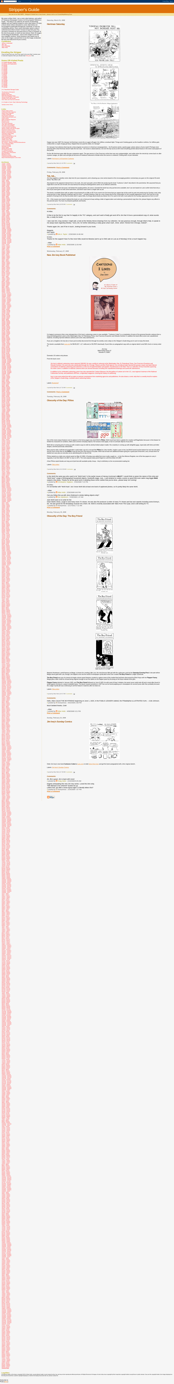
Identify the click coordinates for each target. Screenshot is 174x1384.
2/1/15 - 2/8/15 (5, 767)
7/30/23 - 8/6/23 (5, 1296)
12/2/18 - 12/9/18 (6, 1020)
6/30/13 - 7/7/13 (5, 662)
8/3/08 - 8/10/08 (5, 347)
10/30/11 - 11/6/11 (6, 554)
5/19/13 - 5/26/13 (6, 654)
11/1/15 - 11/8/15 (6, 816)
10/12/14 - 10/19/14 (6, 747)
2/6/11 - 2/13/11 (5, 509)
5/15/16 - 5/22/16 (6, 852)
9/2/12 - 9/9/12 (5, 608)
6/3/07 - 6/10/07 (5, 271)
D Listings (4, 68)
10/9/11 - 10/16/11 (6, 551)
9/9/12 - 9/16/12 (5, 609)
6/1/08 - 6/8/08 (5, 336)
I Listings (4, 74)
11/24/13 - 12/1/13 (6, 688)
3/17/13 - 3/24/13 (6, 643)
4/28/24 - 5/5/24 (5, 1345)
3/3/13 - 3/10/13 (5, 640)
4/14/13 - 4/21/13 (6, 648)
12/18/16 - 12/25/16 (6, 891)
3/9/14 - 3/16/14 (5, 707)
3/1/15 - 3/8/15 (5, 772)
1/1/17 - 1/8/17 (5, 893)
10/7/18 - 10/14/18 (6, 1010)
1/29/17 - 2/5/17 (5, 898)
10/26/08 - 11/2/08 (6, 362)
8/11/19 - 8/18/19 (6, 1065)
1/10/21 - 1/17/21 (6, 1127)
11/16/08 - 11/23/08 (6, 366)
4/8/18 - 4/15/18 (5, 977)
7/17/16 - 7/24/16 (6, 863)
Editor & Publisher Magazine (9, 119)
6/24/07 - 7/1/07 (5, 275)
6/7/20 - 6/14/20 (5, 1114)
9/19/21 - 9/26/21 (6, 1173)
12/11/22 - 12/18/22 (6, 1254)
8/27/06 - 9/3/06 (5, 220)
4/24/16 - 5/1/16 (5, 848)
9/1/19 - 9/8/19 (5, 1069)
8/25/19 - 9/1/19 (5, 1068)
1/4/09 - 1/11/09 (5, 375)
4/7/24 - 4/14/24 (5, 1341)
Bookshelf (55, 383)
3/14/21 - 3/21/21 (6, 1139)
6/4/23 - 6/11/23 (5, 1286)
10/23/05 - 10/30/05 (6, 167)
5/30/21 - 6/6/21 (5, 1153)
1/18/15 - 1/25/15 (6, 764)
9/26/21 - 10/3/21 (6, 1174)
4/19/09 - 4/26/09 (6, 394)
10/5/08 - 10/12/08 (6, 358)
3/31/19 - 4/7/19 (5, 1041)
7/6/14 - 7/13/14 (5, 729)
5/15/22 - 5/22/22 (6, 1216)
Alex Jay (4, 44)
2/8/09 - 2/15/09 (5, 381)
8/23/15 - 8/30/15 (6, 804)
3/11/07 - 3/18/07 (6, 256)
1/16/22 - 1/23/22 (6, 1195)
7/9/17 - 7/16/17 (5, 928)
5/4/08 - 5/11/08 (5, 330)
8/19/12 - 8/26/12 (6, 605)
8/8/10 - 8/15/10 (5, 477)
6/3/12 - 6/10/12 (5, 594)
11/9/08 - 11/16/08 (6, 365)
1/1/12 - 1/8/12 (5, 566)
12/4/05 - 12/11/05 (6, 175)
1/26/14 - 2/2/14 (5, 700)
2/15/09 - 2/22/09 (6, 382)
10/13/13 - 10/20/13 (6, 681)
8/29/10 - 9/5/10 (5, 481)
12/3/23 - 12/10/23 (6, 1318)
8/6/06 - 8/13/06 (5, 217)
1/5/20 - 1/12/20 (5, 1091)
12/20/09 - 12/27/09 (6, 437)
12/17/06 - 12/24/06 (6, 241)
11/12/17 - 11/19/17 (6, 950)
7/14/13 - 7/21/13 (6, 664)
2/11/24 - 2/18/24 (6, 1331)
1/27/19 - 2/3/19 (5, 1030)
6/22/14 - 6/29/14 (6, 726)
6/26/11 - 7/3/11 (5, 532)
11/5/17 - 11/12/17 (6, 949)
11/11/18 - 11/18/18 (6, 1016)
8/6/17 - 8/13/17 (5, 933)
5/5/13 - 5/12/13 (5, 652)
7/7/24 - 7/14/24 (5, 1358)
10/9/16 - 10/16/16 (6, 878)
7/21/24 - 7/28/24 (6, 1360)
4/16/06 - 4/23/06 (6, 199)
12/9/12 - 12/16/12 (6, 625)
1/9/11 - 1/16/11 (5, 504)
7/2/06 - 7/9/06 (5, 210)
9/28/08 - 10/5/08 (6, 357)
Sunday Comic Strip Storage (9, 98)
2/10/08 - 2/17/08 (6, 315)
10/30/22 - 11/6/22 (6, 1246)
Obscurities (55, 464)
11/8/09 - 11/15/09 (6, 429)
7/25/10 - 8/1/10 (5, 475)
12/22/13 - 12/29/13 (6, 694)
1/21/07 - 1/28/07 (6, 247)
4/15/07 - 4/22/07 (6, 262)
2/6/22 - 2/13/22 (5, 1198)
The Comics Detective (7, 123)
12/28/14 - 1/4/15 (6, 761)
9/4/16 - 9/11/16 (5, 872)
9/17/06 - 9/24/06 (6, 224)
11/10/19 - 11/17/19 (6, 1081)
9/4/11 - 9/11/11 (5, 544)
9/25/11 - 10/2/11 (6, 548)
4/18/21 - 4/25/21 (6, 1145)
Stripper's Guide (24, 9)
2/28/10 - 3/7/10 (5, 449)
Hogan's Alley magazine (8, 113)
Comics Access (5, 122)
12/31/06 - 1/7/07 (6, 243)
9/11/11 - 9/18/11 (6, 546)
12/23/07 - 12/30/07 (6, 306)
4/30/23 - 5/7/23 (5, 1279)
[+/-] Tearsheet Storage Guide (10, 89)
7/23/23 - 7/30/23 (6, 1294)
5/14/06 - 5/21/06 (6, 204)
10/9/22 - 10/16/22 (6, 1243)
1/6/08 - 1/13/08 (5, 309)
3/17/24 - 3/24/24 (6, 1337)
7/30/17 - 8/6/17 (5, 931)
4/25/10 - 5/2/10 (5, 458)
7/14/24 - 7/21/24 (6, 1359)
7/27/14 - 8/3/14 (5, 733)
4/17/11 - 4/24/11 (6, 519)
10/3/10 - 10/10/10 (6, 487)
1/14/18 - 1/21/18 (6, 962)
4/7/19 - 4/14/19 (5, 1043)
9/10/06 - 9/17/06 (6, 223)
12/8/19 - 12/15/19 (6, 1086)
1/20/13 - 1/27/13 (6, 633)
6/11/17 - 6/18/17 (6, 923)
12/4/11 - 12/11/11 (6, 561)
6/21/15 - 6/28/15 (6, 792)
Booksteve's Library (6, 155)
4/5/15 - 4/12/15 (5, 778)
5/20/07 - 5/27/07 (6, 268)
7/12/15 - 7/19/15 (6, 796)
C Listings (4, 66)
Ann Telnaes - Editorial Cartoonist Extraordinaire (13, 142)
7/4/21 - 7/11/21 (5, 1159)
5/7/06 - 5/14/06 (5, 203)
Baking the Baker (6, 153)
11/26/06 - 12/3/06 (6, 237)
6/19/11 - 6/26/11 (6, 530)
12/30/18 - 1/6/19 (6, 1025)
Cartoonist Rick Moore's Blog (9, 156)
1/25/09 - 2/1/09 (5, 379)
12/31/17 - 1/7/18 (6, 959)
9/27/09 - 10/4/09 (6, 423)
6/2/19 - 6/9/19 (5, 1053)
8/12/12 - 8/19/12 (6, 604)
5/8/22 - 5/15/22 (5, 1215)
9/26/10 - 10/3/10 (6, 486)
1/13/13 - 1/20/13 (6, 632)
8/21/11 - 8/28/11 (6, 542)
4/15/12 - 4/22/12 (6, 585)
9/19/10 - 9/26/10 (6, 485)
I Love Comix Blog (6, 145)
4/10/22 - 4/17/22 (6, 1210)
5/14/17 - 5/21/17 (6, 917)
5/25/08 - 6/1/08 (5, 334)
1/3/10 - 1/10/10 (5, 439)
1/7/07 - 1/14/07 (5, 244)
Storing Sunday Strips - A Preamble (10, 97)
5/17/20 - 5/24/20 (6, 1110)
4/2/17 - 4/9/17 (5, 910)
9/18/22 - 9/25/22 (6, 1239)
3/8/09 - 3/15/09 (5, 386)
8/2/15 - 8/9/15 (5, 800)
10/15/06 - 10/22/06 (6, 229)
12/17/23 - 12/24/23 (6, 1321)
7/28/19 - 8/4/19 (5, 1063)
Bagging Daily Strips (7, 94)
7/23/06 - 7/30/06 (6, 214)
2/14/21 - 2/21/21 (6, 1134)
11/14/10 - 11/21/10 (6, 494)
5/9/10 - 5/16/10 (5, 461)
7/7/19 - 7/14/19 (5, 1059)
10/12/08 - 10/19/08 (6, 360)
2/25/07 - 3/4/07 (5, 253)
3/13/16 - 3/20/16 (6, 840)
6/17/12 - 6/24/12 (6, 596)
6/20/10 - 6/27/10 (6, 468)
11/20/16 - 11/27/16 (6, 886)
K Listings (4, 77)
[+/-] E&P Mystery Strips (9, 62)
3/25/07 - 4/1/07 (5, 258)
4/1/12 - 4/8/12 (5, 582)
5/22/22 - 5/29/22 (6, 1217)
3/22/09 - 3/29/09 (6, 389)
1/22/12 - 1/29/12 (6, 570)
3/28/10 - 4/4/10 (5, 454)
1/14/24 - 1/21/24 (6, 1326)
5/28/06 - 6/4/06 (5, 206)
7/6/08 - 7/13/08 (5, 342)
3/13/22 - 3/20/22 (6, 1205)
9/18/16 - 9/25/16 (6, 874)
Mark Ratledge (6, 46)
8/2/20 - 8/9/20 (5, 1120)
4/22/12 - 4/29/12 (6, 586)
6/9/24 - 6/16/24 (5, 1353)
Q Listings (4, 85)
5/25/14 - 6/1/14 (5, 721)
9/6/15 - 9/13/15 (5, 806)
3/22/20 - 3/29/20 (6, 1105)
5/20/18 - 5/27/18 (6, 984)
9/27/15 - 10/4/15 (6, 810)
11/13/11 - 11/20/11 (6, 557)
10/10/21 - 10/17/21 (6, 1177)
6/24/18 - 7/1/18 (5, 991)
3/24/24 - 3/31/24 (6, 1339)
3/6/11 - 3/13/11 (5, 514)
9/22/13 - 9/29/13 (6, 677)
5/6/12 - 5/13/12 (5, 589)
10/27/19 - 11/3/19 (6, 1078)
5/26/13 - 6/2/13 (5, 656)
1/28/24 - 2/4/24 (5, 1329)
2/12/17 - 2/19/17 (6, 901)
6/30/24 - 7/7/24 (5, 1356)
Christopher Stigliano (65, 482)
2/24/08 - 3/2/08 (5, 318)
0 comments (69, 163)
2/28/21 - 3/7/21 (5, 1136)
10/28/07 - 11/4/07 (6, 296)
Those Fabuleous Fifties (8, 143)
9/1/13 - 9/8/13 (5, 673)
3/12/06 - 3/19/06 (6, 193)
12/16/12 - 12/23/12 (6, 626)
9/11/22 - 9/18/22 (6, 1238)
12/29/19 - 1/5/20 (6, 1090)
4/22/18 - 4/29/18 (6, 979)
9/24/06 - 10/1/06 (6, 225)
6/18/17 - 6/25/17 (6, 924)
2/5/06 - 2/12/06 (5, 186)
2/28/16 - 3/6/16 (5, 838)
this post (28, 55)
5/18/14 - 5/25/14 (6, 720)
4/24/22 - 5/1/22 (5, 1212)
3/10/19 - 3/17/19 (6, 1038)
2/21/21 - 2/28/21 (6, 1135)
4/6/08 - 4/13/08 (5, 325)
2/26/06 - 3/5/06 (5, 190)
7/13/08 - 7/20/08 (6, 343)
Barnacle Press (5, 121)
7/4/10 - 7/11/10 (5, 471)
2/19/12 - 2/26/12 (6, 575)
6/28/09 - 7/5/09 (5, 406)
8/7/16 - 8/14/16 (5, 867)
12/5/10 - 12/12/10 (6, 497)
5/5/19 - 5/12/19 (5, 1048)
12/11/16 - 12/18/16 (6, 890)
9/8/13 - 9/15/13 (5, 675)
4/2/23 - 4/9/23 (5, 1274)
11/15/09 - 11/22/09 (6, 430)
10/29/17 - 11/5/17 (6, 948)
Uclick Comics (5, 118)
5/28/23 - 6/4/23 (5, 1284)
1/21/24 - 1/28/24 (6, 1327)
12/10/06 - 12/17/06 (6, 239)
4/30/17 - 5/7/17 (5, 915)
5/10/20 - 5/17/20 (6, 1108)
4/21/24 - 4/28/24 (6, 1344)
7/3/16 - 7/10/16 (5, 861)
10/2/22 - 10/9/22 (6, 1241)
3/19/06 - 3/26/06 (6, 194)
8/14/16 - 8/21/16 (6, 868)
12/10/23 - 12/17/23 (6, 1320)
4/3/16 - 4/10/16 (5, 844)
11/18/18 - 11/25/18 (6, 1017)
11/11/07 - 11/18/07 (6, 299)
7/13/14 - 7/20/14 (6, 730)
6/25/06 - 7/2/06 (5, 209)
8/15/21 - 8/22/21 (6, 1167)
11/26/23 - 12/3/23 (6, 1317)
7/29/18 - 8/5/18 (5, 997)
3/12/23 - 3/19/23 (6, 1270)
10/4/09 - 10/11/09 (6, 424)
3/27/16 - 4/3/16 (5, 843)
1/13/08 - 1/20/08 (6, 310)
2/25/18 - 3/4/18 (5, 969)
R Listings (4, 87)
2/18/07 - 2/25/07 (6, 252)
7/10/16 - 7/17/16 (6, 862)
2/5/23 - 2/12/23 (5, 1264)
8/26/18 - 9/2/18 (5, 1002)
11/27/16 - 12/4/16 (6, 887)
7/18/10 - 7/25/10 (6, 473)
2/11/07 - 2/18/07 (6, 251)
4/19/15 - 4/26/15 (6, 781)
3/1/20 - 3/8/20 (5, 1101)
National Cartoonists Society (9, 131)
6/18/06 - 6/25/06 (6, 208)
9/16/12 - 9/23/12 (6, 610)
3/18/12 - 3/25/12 (6, 580)
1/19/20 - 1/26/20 (6, 1093)
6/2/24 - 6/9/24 (5, 1351)
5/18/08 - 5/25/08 (6, 333)
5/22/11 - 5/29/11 (6, 525)
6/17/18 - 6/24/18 (6, 990)
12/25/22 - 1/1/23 (6, 1256)
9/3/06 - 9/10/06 (5, 222)
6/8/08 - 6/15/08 (5, 337)
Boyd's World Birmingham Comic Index (11, 157)
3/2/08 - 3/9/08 (5, 319)
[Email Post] (74, 163)
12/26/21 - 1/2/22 (6, 1191)
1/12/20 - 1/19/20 (6, 1092)
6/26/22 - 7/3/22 (5, 1224)
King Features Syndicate (8, 115)
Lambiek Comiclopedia (7, 151)
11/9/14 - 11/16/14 (6, 752)
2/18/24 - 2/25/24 (6, 1332)
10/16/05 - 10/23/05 (6, 166)
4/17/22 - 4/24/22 (6, 1211)
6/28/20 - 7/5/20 (5, 1117)
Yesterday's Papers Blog (8, 133)
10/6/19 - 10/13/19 (6, 1074)
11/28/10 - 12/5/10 (6, 496)
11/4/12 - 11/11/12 (6, 619)
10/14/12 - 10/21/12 (6, 615)
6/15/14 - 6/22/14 (6, 725)
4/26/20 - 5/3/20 (5, 1106)
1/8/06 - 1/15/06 (5, 181)
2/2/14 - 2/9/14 (5, 701)
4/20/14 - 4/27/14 (6, 715)
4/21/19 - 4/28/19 (6, 1045)
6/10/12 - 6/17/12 (6, 595)
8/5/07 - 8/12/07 (5, 281)
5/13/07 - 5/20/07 (6, 267)
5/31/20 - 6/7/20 (5, 1112)
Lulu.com (67, 344)
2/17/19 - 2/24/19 (6, 1034)
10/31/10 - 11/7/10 (6, 491)
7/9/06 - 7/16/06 (5, 212)
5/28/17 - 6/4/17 (5, 920)
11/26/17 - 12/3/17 (6, 953)
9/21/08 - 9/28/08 (6, 356)
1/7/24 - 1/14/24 (5, 1325)
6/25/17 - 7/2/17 (5, 925)
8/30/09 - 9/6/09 (5, 418)
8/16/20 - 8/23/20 (6, 1122)
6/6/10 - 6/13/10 (5, 466)
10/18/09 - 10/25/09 (6, 427)
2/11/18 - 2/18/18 (6, 967)
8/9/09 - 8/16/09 (5, 414)
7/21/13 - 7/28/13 (6, 666)
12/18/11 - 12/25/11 (6, 563)
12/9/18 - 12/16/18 (6, 1021)
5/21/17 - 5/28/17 (6, 919)
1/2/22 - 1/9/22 (5, 1192)
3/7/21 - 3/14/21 (5, 1138)
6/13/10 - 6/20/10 (6, 467)
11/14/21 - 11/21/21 (6, 1183)
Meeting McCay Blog (7, 148)
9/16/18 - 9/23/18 (6, 1006)
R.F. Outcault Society (7, 150)
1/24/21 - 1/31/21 (6, 1130)
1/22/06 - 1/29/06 (6, 184)
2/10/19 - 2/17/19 (6, 1033)
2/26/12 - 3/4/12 (5, 576)
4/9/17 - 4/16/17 (5, 911)
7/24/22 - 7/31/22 (6, 1229)
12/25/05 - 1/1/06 (6, 179)
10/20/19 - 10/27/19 (6, 1077)
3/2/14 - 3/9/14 (5, 706)
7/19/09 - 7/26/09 (6, 410)
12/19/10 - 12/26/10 (6, 500)
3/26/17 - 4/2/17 (5, 909)
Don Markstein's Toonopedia (9, 152)
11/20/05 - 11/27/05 (6, 172)
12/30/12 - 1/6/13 (6, 629)
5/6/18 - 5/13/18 (5, 982)
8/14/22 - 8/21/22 (6, 1232)
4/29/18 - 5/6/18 (5, 981)
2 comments (69, 204)
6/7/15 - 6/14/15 (5, 790)
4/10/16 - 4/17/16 (6, 845)
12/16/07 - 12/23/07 (6, 305)
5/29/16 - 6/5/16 (5, 854)
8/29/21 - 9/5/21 (5, 1169)
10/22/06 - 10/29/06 (6, 231)
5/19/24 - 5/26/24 (6, 1349)
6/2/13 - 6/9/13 (5, 657)
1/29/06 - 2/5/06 (5, 185)
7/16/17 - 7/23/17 (6, 929)
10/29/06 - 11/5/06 (6, 232)
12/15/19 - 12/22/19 (6, 1087)
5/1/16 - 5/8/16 (5, 849)
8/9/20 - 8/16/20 (5, 1121)
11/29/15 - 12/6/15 (6, 821)
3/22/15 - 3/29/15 (6, 776)
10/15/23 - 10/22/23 (6, 1310)
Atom (6, 1381)
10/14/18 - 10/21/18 (6, 1011)
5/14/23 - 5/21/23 (6, 1282)
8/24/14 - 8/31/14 (6, 738)
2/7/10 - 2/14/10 (5, 446)
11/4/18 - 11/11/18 (6, 1015)
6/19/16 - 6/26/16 (6, 858)
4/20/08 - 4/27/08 (6, 328)
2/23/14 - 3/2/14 (5, 705)
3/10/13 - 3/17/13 (6, 642)
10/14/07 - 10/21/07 (6, 294)
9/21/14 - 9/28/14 (6, 743)
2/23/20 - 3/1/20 (5, 1100)
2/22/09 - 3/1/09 (5, 384)
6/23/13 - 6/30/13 (6, 661)
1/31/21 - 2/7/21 (5, 1131)
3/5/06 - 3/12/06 (5, 191)
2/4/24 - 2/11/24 (5, 1330)
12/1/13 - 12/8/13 (6, 690)
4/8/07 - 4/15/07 (5, 261)
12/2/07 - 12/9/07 (6, 303)
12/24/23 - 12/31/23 (6, 1322)
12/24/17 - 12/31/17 (6, 958)
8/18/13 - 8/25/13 (6, 671)
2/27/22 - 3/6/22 (5, 1202)
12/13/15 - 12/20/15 (6, 824)
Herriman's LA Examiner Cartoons (63, 158)
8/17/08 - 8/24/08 (6, 349)
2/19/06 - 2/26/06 (6, 189)
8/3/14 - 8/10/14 (5, 734)
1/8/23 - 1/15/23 (5, 1259)
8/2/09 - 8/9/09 (5, 413)
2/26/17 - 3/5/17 (5, 904)
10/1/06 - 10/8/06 (6, 227)
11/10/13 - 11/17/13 (6, 686)
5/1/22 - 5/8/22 (5, 1213)
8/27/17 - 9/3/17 (5, 936)
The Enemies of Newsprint (8, 92)
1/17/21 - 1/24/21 (6, 1129)
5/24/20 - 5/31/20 (6, 1111)
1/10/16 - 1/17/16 (6, 829)
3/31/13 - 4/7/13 (5, 645)
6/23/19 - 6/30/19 (6, 1057)
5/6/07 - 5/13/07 (5, 266)
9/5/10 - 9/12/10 (5, 482)
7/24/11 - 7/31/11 (6, 537)
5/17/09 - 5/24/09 (6, 399)
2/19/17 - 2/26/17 (6, 902)
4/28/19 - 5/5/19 (5, 1046)
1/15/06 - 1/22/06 (6, 182)
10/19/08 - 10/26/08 (6, 361)
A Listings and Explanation (9, 64)
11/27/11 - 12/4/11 (6, 559)
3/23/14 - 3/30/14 (6, 710)
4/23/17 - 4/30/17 (6, 914)
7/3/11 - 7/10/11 (5, 533)
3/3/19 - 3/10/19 (5, 1036)
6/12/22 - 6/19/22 (6, 1221)
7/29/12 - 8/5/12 (5, 601)
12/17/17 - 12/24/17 (6, 957)
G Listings (4, 72)
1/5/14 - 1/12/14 (5, 696)
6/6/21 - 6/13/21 (5, 1154)
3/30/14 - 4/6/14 (5, 711)
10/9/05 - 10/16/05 (6, 165)
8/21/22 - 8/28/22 (6, 1234)
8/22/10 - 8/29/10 (6, 480)
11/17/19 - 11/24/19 (6, 1082)
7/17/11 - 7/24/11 (6, 535)
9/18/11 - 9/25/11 (6, 547)
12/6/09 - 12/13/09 (6, 434)
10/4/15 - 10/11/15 (6, 811)
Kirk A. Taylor (62, 234)
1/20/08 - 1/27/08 (6, 311)
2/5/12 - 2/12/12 (5, 572)
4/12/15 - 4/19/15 (6, 780)
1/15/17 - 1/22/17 (6, 896)
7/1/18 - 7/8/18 (5, 992)
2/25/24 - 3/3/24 (5, 1334)
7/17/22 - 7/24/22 (6, 1227)
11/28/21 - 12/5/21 (6, 1186)
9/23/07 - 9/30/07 (6, 290)
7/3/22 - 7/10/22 (5, 1225)
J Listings (4, 76)
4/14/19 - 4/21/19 (6, 1044)
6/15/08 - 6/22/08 (6, 338)
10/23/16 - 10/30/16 (6, 881)
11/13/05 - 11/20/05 (6, 171)
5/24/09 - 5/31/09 (6, 400)
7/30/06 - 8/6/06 (5, 215)
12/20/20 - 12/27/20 (6, 1124)
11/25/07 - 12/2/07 (6, 301)
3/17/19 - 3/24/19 (6, 1039)
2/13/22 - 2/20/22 (6, 1200)
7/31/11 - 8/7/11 (5, 538)
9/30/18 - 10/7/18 (6, 1009)
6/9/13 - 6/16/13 (5, 658)
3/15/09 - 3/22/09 (6, 387)
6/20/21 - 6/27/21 (6, 1157)
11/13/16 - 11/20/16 (6, 885)
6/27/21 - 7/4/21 (5, 1158)
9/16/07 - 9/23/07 (6, 289)
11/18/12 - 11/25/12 (6, 621)
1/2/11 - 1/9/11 (5, 503)
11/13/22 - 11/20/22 (6, 1249)
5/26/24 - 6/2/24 (5, 1350)
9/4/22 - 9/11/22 (5, 1236)
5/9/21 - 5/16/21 (5, 1149)
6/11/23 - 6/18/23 (6, 1287)
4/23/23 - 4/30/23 (6, 1278)
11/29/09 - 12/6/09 (6, 433)
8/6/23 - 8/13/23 (5, 1297)
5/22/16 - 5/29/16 (6, 853)
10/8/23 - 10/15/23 (6, 1308)
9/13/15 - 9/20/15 (6, 807)
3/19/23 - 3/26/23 (6, 1272)
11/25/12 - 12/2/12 (6, 623)
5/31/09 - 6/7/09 (5, 401)
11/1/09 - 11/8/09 (6, 428)
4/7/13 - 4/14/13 (5, 647)
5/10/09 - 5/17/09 (6, 398)
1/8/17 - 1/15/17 (5, 895)
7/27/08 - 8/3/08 (5, 346)
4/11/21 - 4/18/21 (6, 1144)
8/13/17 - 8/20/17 (6, 934)
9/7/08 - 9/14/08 (5, 353)
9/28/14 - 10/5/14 (6, 744)
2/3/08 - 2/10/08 (5, 314)
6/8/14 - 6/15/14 (5, 724)
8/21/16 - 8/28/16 (6, 869)
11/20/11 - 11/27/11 (6, 558)
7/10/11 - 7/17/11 (6, 534)
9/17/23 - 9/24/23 (6, 1305)
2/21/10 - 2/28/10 (6, 448)
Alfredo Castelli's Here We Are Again (11, 128)
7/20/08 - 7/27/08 (6, 344)
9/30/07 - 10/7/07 (6, 291)
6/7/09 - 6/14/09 (5, 403)
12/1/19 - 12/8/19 (6, 1084)
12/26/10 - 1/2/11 (6, 501)
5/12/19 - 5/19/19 (6, 1049)
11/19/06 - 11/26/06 (6, 236)
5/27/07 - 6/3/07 (5, 270)
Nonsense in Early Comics (8, 129)
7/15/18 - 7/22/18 (6, 995)
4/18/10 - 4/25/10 (6, 457)
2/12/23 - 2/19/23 (6, 1265)
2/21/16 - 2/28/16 (6, 836)
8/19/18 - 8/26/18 (6, 1001)
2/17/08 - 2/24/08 (6, 317)
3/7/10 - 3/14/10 (5, 451)
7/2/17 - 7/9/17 (5, 926)
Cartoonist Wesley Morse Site (9, 136)
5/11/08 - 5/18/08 (6, 332)
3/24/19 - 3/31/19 (6, 1040)
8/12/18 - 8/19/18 (6, 1000)
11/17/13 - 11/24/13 (6, 687)
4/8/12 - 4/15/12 (5, 583)
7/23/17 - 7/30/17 (6, 930)
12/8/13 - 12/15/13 (6, 691)
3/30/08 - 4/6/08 (5, 324)
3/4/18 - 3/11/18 (5, 971)
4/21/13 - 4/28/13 (6, 649)
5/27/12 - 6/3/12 (5, 592)
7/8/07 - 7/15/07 (5, 277)
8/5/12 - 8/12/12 (5, 602)
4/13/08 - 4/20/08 (6, 327)
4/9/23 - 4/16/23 (5, 1275)
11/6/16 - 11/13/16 (6, 883)
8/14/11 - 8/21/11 (6, 540)
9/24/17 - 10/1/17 (6, 941)
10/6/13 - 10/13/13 (6, 680)
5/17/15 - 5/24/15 (6, 786)
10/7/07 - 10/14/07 (6, 292)
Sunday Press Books (7, 138)
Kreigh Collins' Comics (7, 110)
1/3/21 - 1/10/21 (5, 1126)
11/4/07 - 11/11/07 (6, 298)
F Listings (4, 70)
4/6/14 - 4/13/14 (5, 713)
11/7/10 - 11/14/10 (6, 492)
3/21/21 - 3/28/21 (6, 1140)
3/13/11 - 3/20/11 (6, 515)
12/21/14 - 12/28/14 (6, 759)
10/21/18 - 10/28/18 (6, 1012)
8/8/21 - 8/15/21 (5, 1165)
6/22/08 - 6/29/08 (6, 339)
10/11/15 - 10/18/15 (6, 812)
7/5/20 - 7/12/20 (5, 1119)
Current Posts (5, 1368)
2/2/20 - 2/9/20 (5, 1096)
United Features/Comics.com (9, 117)
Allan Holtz (62, 245)
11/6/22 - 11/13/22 (6, 1248)
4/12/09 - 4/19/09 (6, 392)
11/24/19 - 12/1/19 (6, 1083)
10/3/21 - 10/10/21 (6, 1176)
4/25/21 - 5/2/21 (5, 1146)
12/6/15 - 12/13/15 (6, 823)
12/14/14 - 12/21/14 (6, 758)
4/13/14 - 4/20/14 (6, 714)
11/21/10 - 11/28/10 (6, 495)
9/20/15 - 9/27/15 (6, 809)
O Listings (4, 83)
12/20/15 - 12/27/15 (6, 825)
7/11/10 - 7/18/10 (6, 472)
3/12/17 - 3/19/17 (6, 906)
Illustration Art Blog (6, 146)
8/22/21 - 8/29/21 (6, 1168)
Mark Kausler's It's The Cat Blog (9, 141)
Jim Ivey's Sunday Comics (60, 767)
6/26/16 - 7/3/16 (5, 859)
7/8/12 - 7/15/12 (5, 600)
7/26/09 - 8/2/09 (5, 411)
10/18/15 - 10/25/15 (6, 814)
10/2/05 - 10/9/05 (6, 163)
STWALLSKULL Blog (7, 140)
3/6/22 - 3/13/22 (5, 1203)
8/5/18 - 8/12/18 (5, 998)
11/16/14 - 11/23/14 (6, 753)
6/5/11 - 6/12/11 (5, 528)
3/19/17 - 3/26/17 (6, 907)
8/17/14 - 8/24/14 (6, 737)
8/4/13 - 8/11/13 (5, 668)
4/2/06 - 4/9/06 (5, 196)
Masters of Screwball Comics (9, 132)
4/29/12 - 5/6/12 (5, 587)
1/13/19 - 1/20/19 (6, 1028)
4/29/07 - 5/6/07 (5, 265)
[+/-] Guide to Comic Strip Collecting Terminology (14, 102)
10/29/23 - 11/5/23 (6, 1312)
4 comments (69, 469)
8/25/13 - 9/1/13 (5, 672)
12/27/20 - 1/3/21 (6, 1125)
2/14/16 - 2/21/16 (6, 835)
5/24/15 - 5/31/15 (6, 787)
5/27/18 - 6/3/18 (5, 986)
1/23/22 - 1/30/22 (6, 1196)
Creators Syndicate (6, 114)
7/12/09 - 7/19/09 (6, 409)
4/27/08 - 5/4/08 (5, 329)
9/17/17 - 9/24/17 (6, 940)
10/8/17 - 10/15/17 (6, 944)
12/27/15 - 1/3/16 (6, 826)
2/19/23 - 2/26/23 (6, 1267)
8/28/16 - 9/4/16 (5, 871)
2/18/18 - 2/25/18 (6, 968)
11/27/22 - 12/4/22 (6, 1251)
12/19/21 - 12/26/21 (6, 1189)
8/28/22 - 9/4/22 (5, 1235)
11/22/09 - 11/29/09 (6, 432)
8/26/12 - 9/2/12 (5, 606)
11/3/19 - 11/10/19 (6, 1079)
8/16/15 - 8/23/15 (6, 802)
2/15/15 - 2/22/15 (6, 769)
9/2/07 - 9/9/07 (5, 286)
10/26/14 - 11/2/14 (6, 749)
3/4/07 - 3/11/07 (5, 255)
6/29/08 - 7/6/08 (5, 341)
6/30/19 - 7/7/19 (5, 1058)
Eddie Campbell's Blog (7, 137)
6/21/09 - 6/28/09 (6, 405)
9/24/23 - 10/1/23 (6, 1306)
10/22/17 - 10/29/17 (6, 947)
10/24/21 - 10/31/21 (6, 1179)
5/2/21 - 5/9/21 (5, 1148)
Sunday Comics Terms (7, 104)
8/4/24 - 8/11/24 (5, 1363)
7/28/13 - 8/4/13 (5, 667)
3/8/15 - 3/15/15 (5, 773)
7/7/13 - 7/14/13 (5, 663)
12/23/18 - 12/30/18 (6, 1024)
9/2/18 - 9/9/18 (5, 1003)
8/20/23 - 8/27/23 (6, 1300)
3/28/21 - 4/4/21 (5, 1141)
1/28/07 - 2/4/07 (5, 248)
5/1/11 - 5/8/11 (5, 521)
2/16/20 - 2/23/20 (6, 1098)
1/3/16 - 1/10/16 (5, 828)
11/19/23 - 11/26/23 (6, 1316)
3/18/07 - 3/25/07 (6, 257)
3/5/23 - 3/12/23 (5, 1269)
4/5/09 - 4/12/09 (5, 391)
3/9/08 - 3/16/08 (5, 320)
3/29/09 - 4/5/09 (5, 390)
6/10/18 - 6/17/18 (6, 988)
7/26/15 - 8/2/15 (5, 799)
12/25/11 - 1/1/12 (6, 564)
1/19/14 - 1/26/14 (6, 699)
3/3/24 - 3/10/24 (5, 1335)
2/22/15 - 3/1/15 (5, 771)
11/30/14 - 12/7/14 (6, 756)
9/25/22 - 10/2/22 (6, 1240)
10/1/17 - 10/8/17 (6, 943)
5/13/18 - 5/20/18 (6, 983)
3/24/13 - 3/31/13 (6, 644)
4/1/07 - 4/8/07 (5, 260)
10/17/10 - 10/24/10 (6, 489)
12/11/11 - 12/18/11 (6, 562)
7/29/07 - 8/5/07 (5, 280)
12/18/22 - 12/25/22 (6, 1255)
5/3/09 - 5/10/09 (5, 396)
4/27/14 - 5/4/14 (5, 716)
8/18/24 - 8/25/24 (6, 1365)
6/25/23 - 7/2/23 (5, 1289)
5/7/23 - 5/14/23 (5, 1281)
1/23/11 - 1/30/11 (6, 506)
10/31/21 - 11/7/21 (6, 1181)
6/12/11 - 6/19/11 (6, 529)
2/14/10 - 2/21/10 (6, 447)
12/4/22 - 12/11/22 (6, 1253)
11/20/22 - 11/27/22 (6, 1250)
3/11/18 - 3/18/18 (6, 972)
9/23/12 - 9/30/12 (6, 611)
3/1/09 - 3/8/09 (5, 385)
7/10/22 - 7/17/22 (6, 1226)
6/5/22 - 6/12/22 (5, 1220)
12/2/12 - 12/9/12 (6, 624)
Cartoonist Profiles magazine (9, 112)
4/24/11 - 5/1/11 (5, 520)
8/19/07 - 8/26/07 (6, 284)
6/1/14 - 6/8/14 (5, 723)
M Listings (5, 80)
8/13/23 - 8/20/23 (6, 1298)
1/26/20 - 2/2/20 (5, 1095)
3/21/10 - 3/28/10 (6, 453)
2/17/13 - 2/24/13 (6, 638)
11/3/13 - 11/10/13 (6, 685)
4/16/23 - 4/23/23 (6, 1277)
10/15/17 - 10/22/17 (6, 945)
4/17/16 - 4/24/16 (6, 847)
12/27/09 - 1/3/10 (6, 438)
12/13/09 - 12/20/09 (6, 435)
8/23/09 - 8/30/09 (6, 416)
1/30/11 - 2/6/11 (5, 508)
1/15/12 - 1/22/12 (6, 568)
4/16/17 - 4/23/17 (6, 912)
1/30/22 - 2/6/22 (5, 1197)
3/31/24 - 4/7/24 (5, 1340)
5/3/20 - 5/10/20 (5, 1107)
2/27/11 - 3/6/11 (5, 513)
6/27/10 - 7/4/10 (5, 470)
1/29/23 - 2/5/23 (5, 1263)
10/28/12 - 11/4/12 (6, 618)
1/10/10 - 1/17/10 (6, 441)
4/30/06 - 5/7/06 (5, 201)
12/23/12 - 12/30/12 (6, 628)
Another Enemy (5, 93)
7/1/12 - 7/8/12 (5, 599)
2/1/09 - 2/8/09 (5, 380)
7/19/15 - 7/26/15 (6, 797)
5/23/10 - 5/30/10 (6, 463)
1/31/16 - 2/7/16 (5, 833)
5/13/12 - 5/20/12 (6, 590)
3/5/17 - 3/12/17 (5, 905)
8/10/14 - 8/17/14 (6, 735)
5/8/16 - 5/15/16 (5, 850)
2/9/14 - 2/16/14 (5, 702)
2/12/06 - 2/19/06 (6, 187)
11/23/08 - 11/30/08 (6, 367)
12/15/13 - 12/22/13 (6, 692)
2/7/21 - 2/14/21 (5, 1133)
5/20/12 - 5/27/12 (6, 591)
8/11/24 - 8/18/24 (6, 1364)
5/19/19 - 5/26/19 (6, 1050)
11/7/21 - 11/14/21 (6, 1182)
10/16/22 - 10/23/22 (6, 1244)
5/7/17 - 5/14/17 (5, 916)
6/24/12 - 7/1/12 (5, 597)
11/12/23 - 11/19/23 (6, 1315)
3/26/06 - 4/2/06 (5, 195)
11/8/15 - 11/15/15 (6, 818)
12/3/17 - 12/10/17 (6, 954)
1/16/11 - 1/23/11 (6, 505)
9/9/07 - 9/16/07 (5, 287)
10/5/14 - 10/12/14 (6, 745)
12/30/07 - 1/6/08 (6, 308)
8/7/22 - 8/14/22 (5, 1231)
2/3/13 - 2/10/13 (5, 635)
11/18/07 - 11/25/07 (6, 300)
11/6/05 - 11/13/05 (6, 170)
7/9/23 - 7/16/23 (5, 1292)
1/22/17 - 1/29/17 (6, 897)
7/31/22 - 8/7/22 (5, 1230)
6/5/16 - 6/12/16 (5, 855)
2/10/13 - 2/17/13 (6, 637)
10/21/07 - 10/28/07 (6, 295)
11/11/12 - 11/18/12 (6, 620)
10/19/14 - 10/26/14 (6, 748)
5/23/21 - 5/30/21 (6, 1151)
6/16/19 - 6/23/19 (6, 1055)
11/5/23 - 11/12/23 (6, 1313)
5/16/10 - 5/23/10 (6, 462)
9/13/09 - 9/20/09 (6, 420)
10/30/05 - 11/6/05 (6, 169)
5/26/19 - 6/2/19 (5, 1052)
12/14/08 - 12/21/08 (6, 371)
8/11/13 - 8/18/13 (6, 669)
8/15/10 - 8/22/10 (6, 478)
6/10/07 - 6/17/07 (6, 272)
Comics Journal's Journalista (9, 127)
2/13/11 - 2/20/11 (6, 510)
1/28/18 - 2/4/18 (5, 964)
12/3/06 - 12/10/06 (6, 238)
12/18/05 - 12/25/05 (6, 177)
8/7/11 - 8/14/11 (5, 539)
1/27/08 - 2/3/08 (5, 313)
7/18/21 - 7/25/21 (6, 1162)
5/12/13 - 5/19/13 (6, 653)
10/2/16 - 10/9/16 (6, 877)
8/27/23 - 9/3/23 (5, 1301)
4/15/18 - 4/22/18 (6, 978)
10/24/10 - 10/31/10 (6, 490)
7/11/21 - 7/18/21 (6, 1160)
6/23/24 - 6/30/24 (6, 1355)
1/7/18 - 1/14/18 (5, 960)
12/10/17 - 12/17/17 (6, 955)
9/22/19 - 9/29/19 (6, 1072)
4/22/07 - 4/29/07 (6, 263)
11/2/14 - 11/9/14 (6, 750)
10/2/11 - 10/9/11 (6, 549)
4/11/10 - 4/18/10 (6, 456)
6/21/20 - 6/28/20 (6, 1116)
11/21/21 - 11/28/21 (6, 1184)
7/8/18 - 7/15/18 (5, 993)
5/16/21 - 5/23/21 (6, 1150)
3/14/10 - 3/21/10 (6, 452)
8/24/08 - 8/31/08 (6, 351)
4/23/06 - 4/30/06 (6, 200)
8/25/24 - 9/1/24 (5, 1367)
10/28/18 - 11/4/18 (6, 1014)
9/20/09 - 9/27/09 (6, 422)
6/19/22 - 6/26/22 (6, 1222)
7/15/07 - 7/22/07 (6, 279)
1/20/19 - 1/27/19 (6, 1029)
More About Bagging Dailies (8, 96)
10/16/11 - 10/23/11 (6, 552)
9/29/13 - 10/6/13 (6, 678)
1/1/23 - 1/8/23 (5, 1258)
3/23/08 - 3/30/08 (6, 323)
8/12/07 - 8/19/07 (6, 282)
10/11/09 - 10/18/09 (6, 425)
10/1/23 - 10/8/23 (6, 1307)
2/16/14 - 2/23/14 (6, 704)
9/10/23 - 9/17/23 (6, 1303)
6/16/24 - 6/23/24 (6, 1354)
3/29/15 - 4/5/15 (5, 777)
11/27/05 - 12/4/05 (6, 174)
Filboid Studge (5, 147)
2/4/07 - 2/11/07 (5, 249)
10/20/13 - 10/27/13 (6, 682)
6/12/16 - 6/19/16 (6, 857)
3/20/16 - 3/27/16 (6, 842)
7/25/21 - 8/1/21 (5, 1163)
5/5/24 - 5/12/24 (5, 1346)
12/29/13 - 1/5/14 (6, 695)
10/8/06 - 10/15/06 (6, 228)
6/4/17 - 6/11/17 (5, 921)
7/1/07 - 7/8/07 (5, 276)
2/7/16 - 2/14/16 (5, 834)
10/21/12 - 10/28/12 (6, 616)
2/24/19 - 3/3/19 (5, 1035)
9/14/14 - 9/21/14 (6, 742)
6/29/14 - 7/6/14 (5, 728)
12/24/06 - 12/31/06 (6, 242)
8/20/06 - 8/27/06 (6, 219)
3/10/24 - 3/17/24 (6, 1336)
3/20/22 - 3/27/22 (6, 1206)
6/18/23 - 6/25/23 (6, 1288)
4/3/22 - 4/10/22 (5, 1208)
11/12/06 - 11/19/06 (6, 234)
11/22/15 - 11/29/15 (6, 820)
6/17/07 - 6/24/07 (6, 274)
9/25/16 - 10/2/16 (6, 876)
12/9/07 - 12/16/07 (6, 304)
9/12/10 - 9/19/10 (6, 484)
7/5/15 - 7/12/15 (5, 795)
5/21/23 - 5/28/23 (6, 1283)
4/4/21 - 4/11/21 (5, 1143)
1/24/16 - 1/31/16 (6, 831)
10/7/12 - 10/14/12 (6, 614)
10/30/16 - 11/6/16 (6, 882)
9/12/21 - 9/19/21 (6, 1172)
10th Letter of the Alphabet (8, 124)
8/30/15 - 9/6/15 (5, 805)
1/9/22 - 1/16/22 (5, 1193)
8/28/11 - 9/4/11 (5, 543)
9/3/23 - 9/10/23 (5, 1302)
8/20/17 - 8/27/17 (6, 935)
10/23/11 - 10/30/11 (6, 553)
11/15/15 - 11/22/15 (6, 819)
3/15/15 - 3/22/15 (6, 774)
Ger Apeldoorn (63, 497)
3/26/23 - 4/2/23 (5, 1273)
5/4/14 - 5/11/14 (5, 718)
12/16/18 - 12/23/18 (6, 1022)
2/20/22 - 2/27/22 (6, 1201)
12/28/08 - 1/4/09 (6, 373)
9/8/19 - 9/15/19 (5, 1071)
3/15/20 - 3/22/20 (6, 1103)
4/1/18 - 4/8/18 (5, 976)
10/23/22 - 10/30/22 (6, 1245)
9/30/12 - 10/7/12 (6, 613)
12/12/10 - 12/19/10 (6, 499)
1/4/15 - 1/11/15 (5, 762)
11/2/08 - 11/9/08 (6, 363)
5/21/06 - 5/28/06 (6, 205)
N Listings (4, 81)
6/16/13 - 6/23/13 (6, 659)
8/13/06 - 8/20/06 (6, 218)
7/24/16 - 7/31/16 (6, 864)
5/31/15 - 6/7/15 (5, 788)
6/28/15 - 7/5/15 (5, 793)
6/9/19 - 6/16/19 (5, 1054)
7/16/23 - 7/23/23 (6, 1293)
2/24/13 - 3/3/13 (5, 639)
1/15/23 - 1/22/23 (6, 1260)
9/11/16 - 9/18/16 (6, 873)
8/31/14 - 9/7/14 (5, 739)
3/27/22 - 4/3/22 (5, 1207)
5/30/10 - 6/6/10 (5, 465)
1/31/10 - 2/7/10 (5, 444)
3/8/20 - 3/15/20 (5, 1102)
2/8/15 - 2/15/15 (5, 768)
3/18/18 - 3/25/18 (6, 973)
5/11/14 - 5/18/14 (6, 719)
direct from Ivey (94, 764)
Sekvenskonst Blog (6, 134)
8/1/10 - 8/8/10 (5, 476)
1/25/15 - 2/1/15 (5, 766)
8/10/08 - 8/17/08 (6, 348)
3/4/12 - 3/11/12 (5, 577)
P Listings (4, 84)
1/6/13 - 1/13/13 (5, 630)
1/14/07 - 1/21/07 (6, 246)
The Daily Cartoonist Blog (8, 126)
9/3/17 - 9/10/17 (5, 938)
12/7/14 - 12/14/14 (6, 757)
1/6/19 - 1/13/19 (5, 1026)
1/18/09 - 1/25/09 (6, 377)
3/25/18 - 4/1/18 (5, 974)
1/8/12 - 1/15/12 (5, 567)
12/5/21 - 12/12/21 (6, 1187)
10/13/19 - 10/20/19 (6, 1076)
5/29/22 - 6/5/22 (5, 1219)
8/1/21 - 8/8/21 (5, 1164)
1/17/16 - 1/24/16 (6, 830)
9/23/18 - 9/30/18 (6, 1007)
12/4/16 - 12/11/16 (6, 888)
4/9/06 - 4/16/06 (5, 198)
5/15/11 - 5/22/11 (6, 524)
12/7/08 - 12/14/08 (6, 370)
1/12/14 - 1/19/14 (6, 697)
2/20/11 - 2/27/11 (6, 511)
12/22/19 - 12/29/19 (6, 1088)
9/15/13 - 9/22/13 (6, 676)
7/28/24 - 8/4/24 (5, 1361)
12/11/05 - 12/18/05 (6, 176)
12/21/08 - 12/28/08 (6, 372)
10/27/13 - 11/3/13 (6, 683)
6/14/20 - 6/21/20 (6, 1115)
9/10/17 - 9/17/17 (6, 939)
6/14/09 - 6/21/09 (6, 404)
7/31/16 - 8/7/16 (5, 866)
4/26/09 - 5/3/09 (5, 395)
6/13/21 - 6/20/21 (6, 1155)
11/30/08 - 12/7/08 (6, 368)
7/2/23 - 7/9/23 (5, 1291)
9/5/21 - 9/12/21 (5, 1170)
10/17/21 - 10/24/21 (6, 1178)
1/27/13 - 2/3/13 (5, 634)
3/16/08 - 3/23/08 (6, 322)
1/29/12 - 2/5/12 (5, 571)
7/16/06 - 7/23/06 (6, 213)
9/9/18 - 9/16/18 (5, 1005)
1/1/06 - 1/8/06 (5, 180)
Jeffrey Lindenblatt (7, 43)
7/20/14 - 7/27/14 (6, 731)
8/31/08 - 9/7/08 (5, 352)
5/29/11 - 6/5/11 (5, 527)
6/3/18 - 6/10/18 (5, 987)
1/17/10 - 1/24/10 (6, 442)
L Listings (4, 79)
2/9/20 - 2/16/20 (5, 1097)
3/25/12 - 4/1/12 (5, 581)
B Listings (4, 65)
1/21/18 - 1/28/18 (6, 963)
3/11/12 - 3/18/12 (6, 578)
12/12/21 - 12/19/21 (6, 1188)
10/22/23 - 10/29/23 (6, 1311)
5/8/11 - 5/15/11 (5, 523)
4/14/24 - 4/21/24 (6, 1343)
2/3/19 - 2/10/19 (5, 1031)
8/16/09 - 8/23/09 (6, 415)
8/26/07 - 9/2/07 (5, 285)
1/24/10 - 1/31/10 (6, 443)
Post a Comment (62, 167)
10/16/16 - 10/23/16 (6, 879)
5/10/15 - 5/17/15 (6, 785)
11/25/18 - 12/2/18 (6, 1019)
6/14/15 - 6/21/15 (6, 791)
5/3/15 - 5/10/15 (5, 783)
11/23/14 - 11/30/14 (6, 754)
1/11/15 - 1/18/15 (6, 763)
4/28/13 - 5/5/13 (5, 651)
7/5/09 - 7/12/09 (5, 408)
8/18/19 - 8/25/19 (6, 1067)
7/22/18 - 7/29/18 (6, 996)
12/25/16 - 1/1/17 (6, 892)
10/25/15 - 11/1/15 (6, 815)
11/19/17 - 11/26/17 (6, 952)
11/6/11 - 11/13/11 (6, 556)
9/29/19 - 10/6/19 (6, 1073)
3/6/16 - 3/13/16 (5, 839)
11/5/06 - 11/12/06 (6, 233)
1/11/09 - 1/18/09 (6, 376)
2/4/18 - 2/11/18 (5, 966)
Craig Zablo (62, 781)
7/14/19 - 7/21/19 (6, 1060)
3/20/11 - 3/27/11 (6, 516)
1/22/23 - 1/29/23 (6, 1262)
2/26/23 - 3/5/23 (5, 1268)
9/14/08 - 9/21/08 (6, 354)
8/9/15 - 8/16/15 (5, 801)
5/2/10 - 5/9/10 (5, 459)
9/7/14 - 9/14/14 (5, 740)
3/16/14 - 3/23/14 (6, 709)
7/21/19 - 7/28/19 (6, 1062)
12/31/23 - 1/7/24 (6, 1324)
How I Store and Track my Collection (11, 99)
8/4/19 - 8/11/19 (5, 1064)
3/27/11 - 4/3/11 (5, 518)
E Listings (4, 69)
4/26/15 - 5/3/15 (5, 782)
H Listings (4, 73)
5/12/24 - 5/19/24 (6, 1348)
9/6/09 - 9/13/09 (5, 419)
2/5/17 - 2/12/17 (5, 900)
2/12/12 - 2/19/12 (6, 573)
